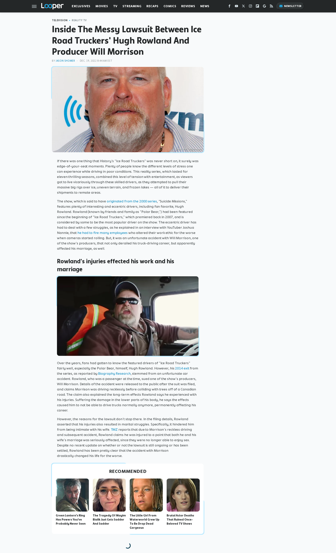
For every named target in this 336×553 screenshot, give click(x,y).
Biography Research (114, 373)
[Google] (264, 7)
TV (115, 6)
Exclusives (81, 6)
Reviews (188, 6)
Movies (101, 6)
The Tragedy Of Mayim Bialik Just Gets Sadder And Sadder (109, 520)
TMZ (114, 429)
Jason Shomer (65, 60)
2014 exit (182, 368)
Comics (170, 6)
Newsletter (293, 6)
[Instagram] (250, 7)
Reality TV (79, 20)
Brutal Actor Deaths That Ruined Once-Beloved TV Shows (180, 520)
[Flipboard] (257, 7)
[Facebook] (229, 7)
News (204, 6)
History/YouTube (188, 353)
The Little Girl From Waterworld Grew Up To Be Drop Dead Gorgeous (144, 521)
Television (60, 20)
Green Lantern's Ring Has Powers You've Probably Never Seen (71, 520)
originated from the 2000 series (132, 201)
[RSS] (271, 7)
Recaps (152, 6)
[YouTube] (236, 7)
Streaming (131, 6)
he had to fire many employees (102, 232)
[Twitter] (243, 7)
